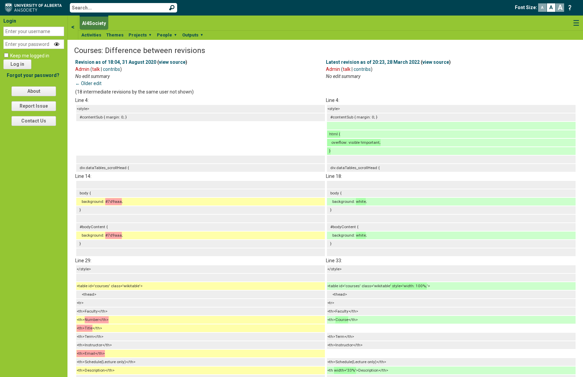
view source (172, 62)
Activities (91, 34)
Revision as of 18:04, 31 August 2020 (115, 62)
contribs (111, 69)
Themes (114, 34)
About (33, 91)
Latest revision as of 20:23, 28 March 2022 (373, 62)
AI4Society (94, 23)
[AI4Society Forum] (35, 7)
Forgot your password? (33, 75)
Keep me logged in (29, 55)
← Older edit (88, 83)
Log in (17, 64)
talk (96, 69)
